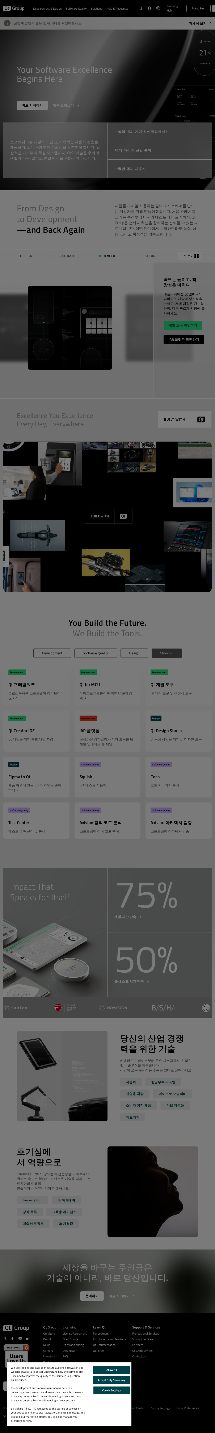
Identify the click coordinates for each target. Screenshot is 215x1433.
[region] (69, 1394)
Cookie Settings (111, 1390)
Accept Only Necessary (111, 1380)
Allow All (111, 1370)
